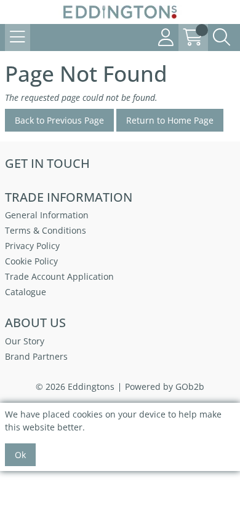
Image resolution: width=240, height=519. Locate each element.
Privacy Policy (32, 246)
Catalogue (25, 292)
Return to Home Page (170, 120)
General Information (47, 215)
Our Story (24, 341)
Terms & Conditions (45, 230)
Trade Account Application (59, 276)
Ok (20, 455)
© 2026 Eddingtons (75, 386)
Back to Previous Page (59, 120)
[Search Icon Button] (221, 37)
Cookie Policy (31, 261)
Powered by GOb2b (164, 386)
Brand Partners (36, 356)
